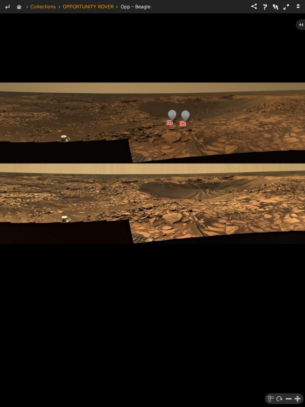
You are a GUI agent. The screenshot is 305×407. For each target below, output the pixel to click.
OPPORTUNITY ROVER (88, 7)
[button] (286, 6)
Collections (43, 7)
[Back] (7, 7)
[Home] (19, 7)
